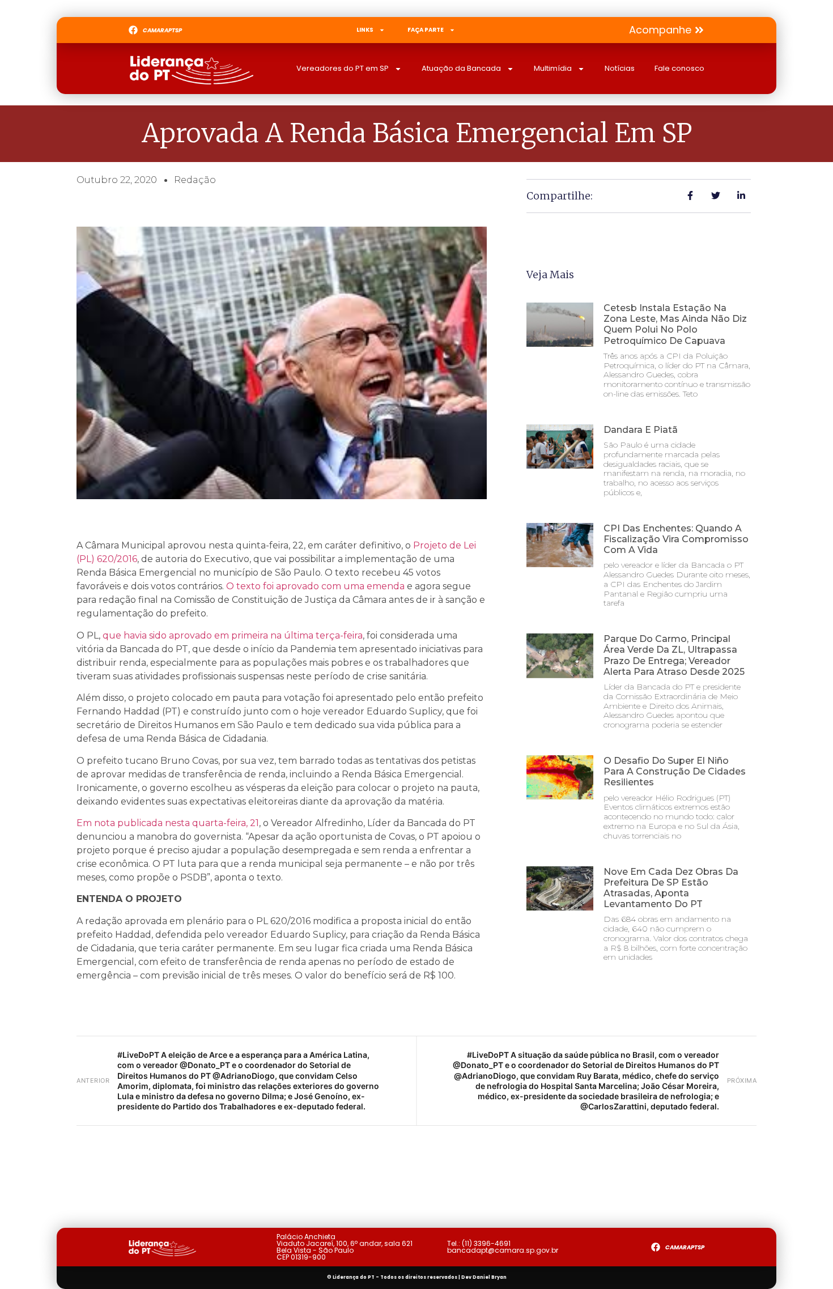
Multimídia (553, 68)
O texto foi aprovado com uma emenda (315, 586)
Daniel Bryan (490, 1277)
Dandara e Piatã (641, 429)
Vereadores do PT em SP (342, 68)
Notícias (620, 68)
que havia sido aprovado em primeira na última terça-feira (233, 635)
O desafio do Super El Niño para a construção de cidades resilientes (675, 771)
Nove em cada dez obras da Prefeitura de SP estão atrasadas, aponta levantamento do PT (671, 888)
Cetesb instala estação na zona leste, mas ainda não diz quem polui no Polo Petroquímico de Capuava (675, 324)
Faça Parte (425, 29)
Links (364, 29)
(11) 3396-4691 (486, 1243)
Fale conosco (679, 68)
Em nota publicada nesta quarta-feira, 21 (167, 823)
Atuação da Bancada (461, 68)
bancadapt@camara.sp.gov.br (502, 1250)
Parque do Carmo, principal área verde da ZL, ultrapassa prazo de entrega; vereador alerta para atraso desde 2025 (674, 655)
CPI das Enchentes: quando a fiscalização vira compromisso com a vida (676, 539)
